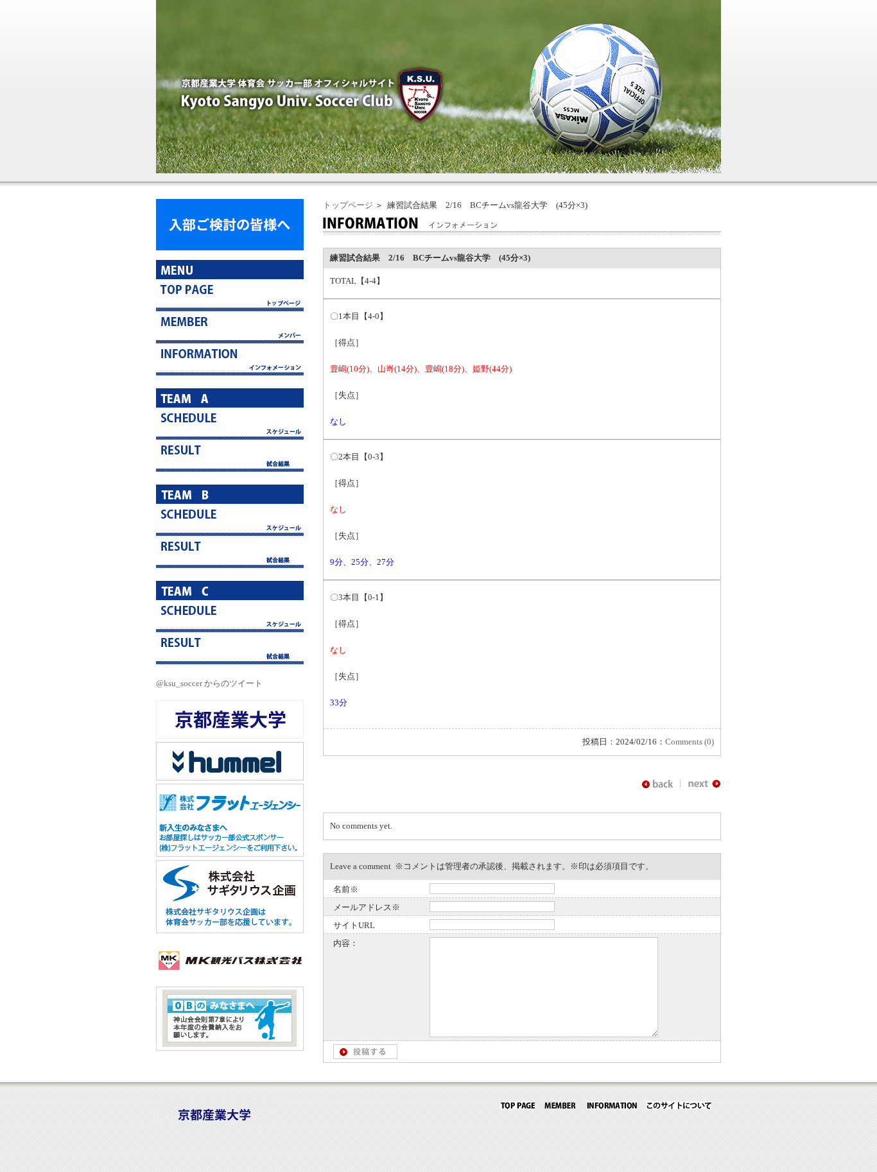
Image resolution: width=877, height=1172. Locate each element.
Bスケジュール (230, 520)
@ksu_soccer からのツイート (209, 683)
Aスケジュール (230, 424)
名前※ (345, 889)
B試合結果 (230, 552)
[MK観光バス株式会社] (230, 976)
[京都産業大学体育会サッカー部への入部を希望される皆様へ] (230, 247)
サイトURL (354, 925)
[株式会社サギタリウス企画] (230, 930)
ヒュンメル (230, 761)
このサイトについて (679, 1105)
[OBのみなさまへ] (230, 1048)
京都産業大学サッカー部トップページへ (517, 1105)
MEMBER (560, 1105)
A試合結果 (230, 456)
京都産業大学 (230, 719)
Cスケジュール (230, 616)
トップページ (348, 205)
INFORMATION (611, 1105)
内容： (345, 943)
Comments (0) (689, 741)
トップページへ (230, 295)
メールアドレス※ (366, 907)
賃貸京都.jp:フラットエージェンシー (230, 820)
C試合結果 (230, 648)
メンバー (230, 327)
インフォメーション (230, 359)
